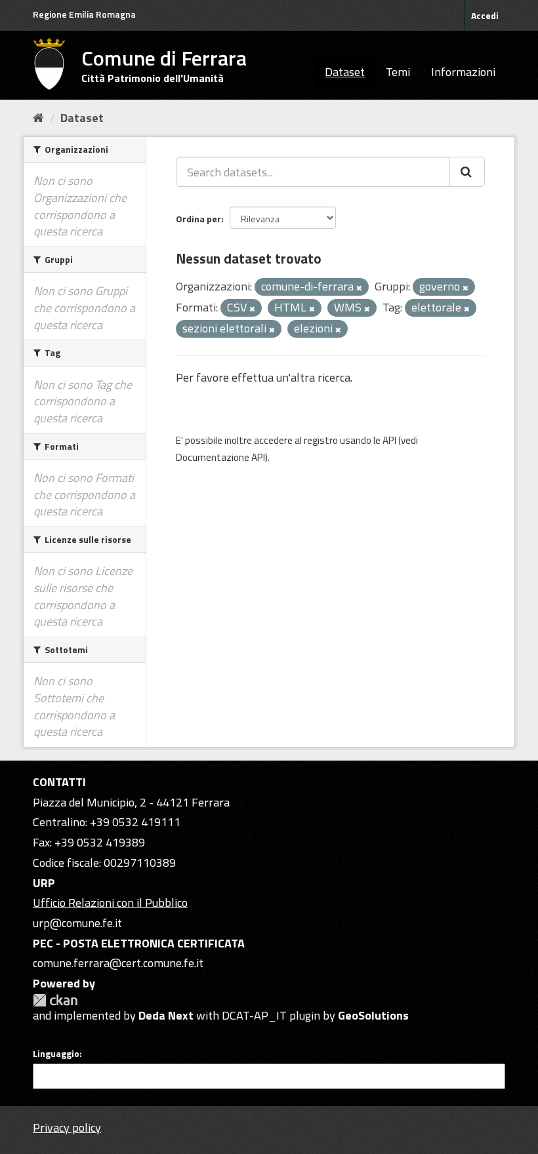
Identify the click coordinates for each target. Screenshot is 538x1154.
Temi (398, 72)
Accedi (485, 15)
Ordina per (198, 219)
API (389, 440)
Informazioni (463, 72)
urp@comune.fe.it (77, 923)
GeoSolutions (373, 1015)
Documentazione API (220, 457)
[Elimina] (359, 288)
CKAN (55, 1000)
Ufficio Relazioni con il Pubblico (110, 902)
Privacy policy (67, 1127)
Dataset (345, 72)
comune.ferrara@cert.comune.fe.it (118, 963)
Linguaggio (56, 1053)
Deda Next (166, 1015)
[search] (467, 172)
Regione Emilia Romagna (84, 14)
